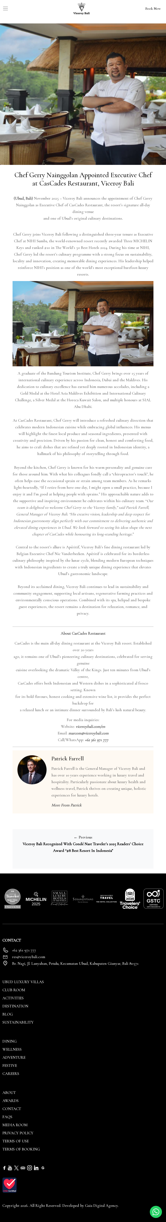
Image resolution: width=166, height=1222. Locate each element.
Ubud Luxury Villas (23, 982)
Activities (13, 998)
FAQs (7, 1117)
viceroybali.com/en (90, 726)
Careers (10, 1073)
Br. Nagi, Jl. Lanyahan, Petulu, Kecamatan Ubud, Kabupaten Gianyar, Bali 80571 (75, 963)
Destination (15, 1006)
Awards (10, 1100)
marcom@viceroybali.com (88, 733)
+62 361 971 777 (96, 739)
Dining (9, 1041)
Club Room (13, 990)
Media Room (15, 1125)
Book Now (153, 8)
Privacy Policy (17, 1133)
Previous (83, 837)
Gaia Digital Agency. (102, 1205)
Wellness (12, 1049)
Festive (9, 1065)
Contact (11, 1108)
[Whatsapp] (156, 1211)
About (9, 1092)
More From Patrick (66, 805)
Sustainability (18, 1022)
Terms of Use (15, 1141)
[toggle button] (5, 8)
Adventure (14, 1057)
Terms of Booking (21, 1149)
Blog (7, 1014)
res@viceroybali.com (28, 956)
